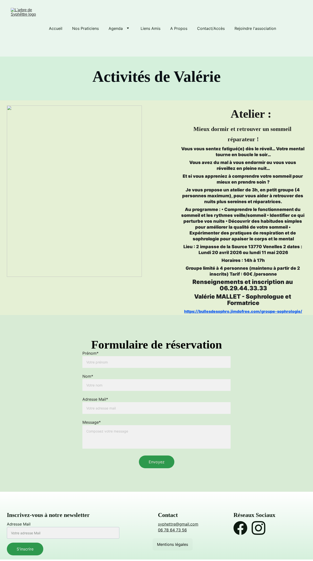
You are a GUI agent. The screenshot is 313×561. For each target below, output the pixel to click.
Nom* (87, 376)
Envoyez (157, 461)
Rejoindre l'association (255, 28)
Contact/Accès (211, 28)
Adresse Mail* (95, 399)
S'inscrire (25, 549)
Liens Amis (150, 28)
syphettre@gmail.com (178, 524)
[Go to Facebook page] (240, 528)
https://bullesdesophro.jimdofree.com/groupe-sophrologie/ (243, 311)
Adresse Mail (19, 524)
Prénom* (90, 353)
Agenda (116, 28)
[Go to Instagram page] (258, 528)
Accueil (55, 28)
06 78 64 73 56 (172, 529)
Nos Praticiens (85, 28)
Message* (91, 422)
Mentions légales (172, 544)
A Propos (178, 28)
